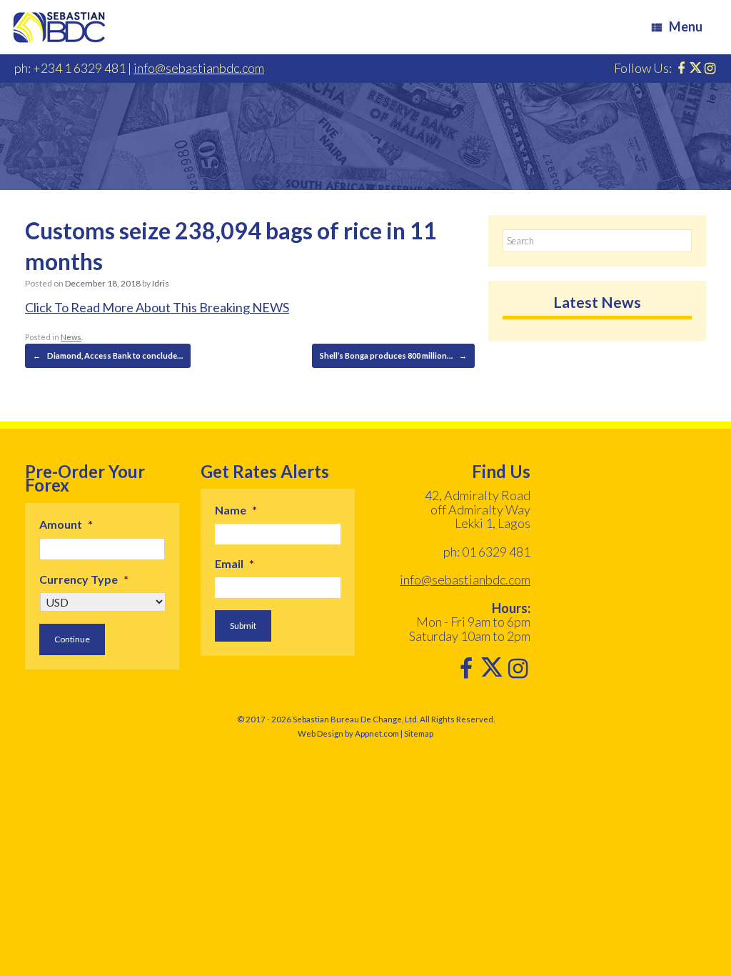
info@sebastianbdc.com (198, 68)
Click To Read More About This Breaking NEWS (157, 307)
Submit (243, 625)
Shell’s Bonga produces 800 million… (393, 355)
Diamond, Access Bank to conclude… (108, 355)
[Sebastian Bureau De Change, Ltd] (59, 27)
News (71, 337)
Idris (160, 283)
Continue (72, 639)
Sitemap (418, 733)
